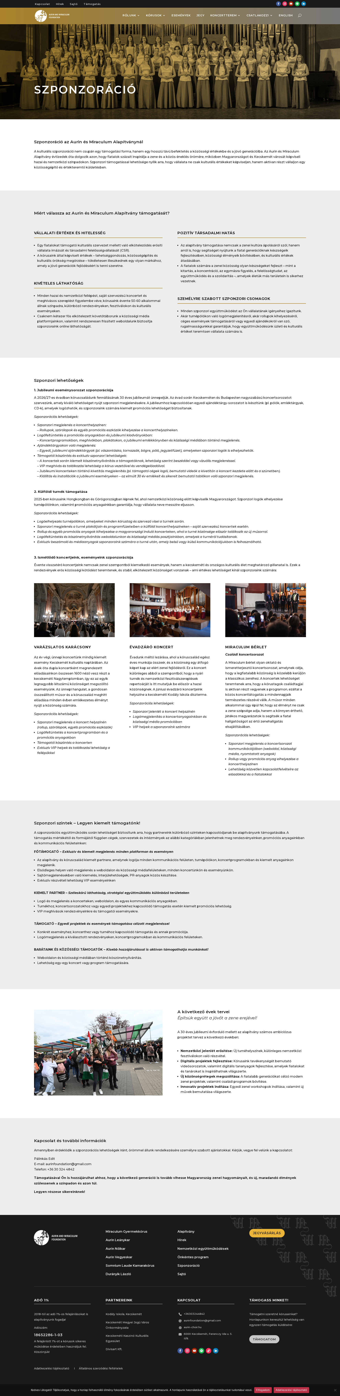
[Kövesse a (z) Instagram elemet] (284, 3)
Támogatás (92, 4)
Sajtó (74, 4)
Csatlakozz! (258, 15)
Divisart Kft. (114, 1349)
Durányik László (118, 1274)
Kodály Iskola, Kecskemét (124, 1314)
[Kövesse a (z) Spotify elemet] (297, 3)
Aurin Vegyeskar (119, 1257)
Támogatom (264, 1339)
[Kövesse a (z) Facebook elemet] (278, 3)
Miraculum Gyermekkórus (126, 1231)
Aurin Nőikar (116, 1249)
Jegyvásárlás (267, 1233)
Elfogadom (263, 1389)
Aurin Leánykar (118, 1240)
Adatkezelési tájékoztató (291, 1389)
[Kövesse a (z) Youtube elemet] (291, 3)
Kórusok (154, 15)
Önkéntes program (193, 1257)
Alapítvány (185, 1231)
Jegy (200, 15)
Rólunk (129, 15)
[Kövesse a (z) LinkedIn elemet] (303, 3)
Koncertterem (223, 15)
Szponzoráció (188, 1265)
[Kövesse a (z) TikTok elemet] (208, 1350)
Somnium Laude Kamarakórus (130, 1265)
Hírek (60, 4)
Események (181, 15)
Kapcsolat (42, 4)
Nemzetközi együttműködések (203, 1249)
